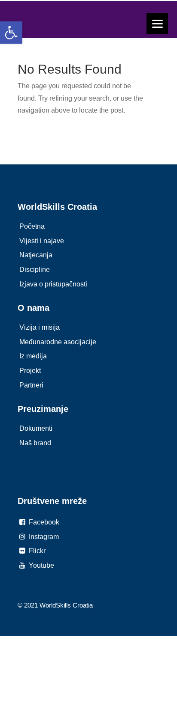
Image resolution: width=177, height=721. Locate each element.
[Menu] (157, 23)
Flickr (36, 550)
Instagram (43, 536)
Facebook (43, 522)
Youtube (40, 565)
